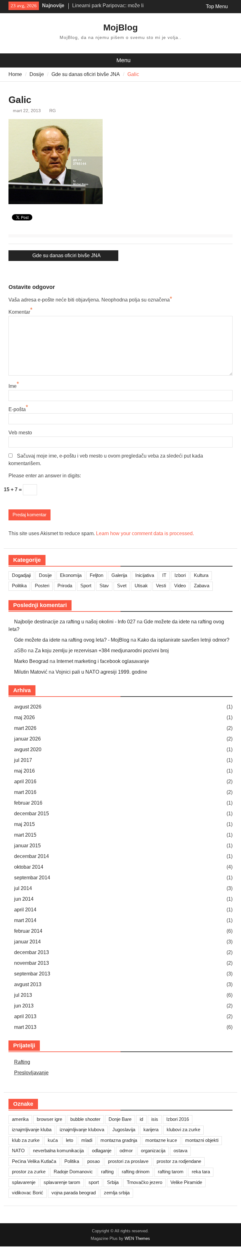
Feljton (96, 575)
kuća (53, 1140)
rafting (107, 1171)
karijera (150, 1129)
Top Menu (217, 6)
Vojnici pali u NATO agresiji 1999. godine (101, 672)
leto (69, 1140)
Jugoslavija (123, 1129)
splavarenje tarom (62, 1182)
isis (154, 1119)
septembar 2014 (32, 877)
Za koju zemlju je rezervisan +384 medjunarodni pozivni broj (102, 650)
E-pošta (17, 409)
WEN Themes (137, 1238)
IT (164, 575)
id (141, 1119)
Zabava (201, 585)
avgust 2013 (27, 984)
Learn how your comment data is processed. (145, 533)
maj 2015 (24, 824)
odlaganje (101, 1150)
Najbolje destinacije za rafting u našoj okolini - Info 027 (75, 621)
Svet (121, 585)
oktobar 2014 (28, 867)
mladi (86, 1140)
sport (93, 1182)
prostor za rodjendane (179, 1161)
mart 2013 (25, 1027)
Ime (12, 386)
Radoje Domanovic (73, 1171)
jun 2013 (24, 1005)
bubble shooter (85, 1119)
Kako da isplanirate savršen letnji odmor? (183, 640)
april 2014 (25, 909)
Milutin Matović (30, 672)
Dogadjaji (21, 575)
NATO (18, 1150)
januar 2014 (27, 941)
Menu (123, 60)
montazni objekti (201, 1140)
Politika (19, 585)
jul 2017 (23, 760)
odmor (126, 1150)
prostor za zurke (29, 1171)
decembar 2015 (31, 813)
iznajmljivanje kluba (31, 1129)
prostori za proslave (128, 1161)
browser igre (49, 1119)
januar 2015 (27, 845)
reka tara (201, 1171)
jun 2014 (24, 899)
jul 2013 (23, 995)
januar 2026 (27, 738)
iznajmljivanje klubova (82, 1129)
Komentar (19, 312)
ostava (180, 1150)
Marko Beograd (31, 661)
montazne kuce (161, 1140)
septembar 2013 (32, 973)
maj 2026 (24, 717)
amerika (20, 1119)
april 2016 (25, 781)
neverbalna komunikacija (58, 1150)
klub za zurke (26, 1140)
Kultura (201, 575)
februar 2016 (28, 803)
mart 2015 (25, 835)
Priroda (64, 585)
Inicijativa (144, 575)
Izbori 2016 (177, 1119)
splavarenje (23, 1182)
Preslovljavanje (31, 1072)
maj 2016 (24, 771)
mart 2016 (25, 792)
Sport (85, 585)
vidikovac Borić (27, 1192)
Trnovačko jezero (144, 1182)
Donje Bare (120, 1119)
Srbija (113, 1182)
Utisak (141, 585)
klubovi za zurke (183, 1129)
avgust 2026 (27, 706)
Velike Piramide (186, 1182)
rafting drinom (136, 1171)
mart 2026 (25, 728)
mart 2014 (25, 920)
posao (93, 1161)
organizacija (153, 1150)
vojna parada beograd (73, 1192)
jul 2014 (23, 888)
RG (52, 110)
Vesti (161, 585)
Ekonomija (71, 575)
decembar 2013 (31, 952)
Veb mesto (20, 432)
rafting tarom (171, 1171)
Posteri (42, 585)
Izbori (180, 575)
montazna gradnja (118, 1140)
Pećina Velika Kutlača (34, 1161)
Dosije (45, 575)
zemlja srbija (117, 1192)
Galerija (119, 575)
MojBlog (120, 27)
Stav (104, 585)
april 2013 (25, 1016)
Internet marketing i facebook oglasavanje (102, 661)
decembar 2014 (31, 856)
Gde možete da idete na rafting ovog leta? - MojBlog (71, 640)
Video (180, 585)
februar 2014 (28, 931)
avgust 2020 (27, 749)
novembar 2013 (31, 963)
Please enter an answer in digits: (44, 475)
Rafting (22, 1062)
